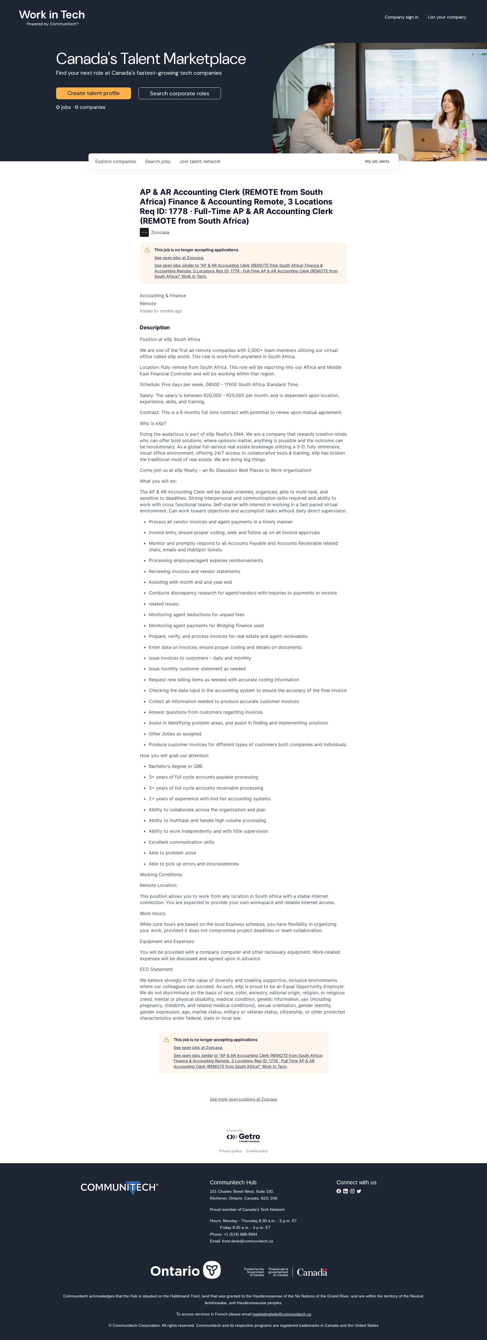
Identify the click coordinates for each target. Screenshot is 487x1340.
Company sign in (402, 17)
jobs (157, 161)
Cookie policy (257, 1151)
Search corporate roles (179, 93)
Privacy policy (230, 1151)
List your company (447, 17)
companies (115, 161)
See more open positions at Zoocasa (243, 1099)
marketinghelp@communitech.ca (282, 1314)
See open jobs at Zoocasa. (179, 257)
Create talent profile (93, 93)
